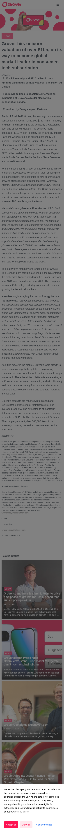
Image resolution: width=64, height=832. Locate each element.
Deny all (26, 824)
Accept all (11, 824)
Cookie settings (44, 824)
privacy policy (21, 811)
